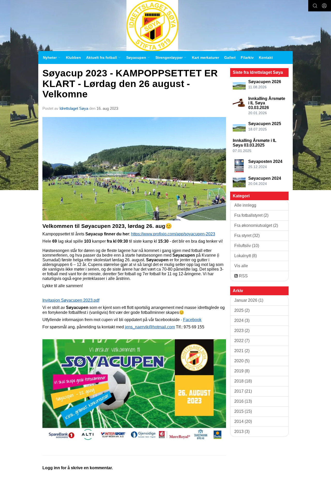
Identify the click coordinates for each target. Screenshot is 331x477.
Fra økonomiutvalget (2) (256, 225)
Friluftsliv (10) (246, 245)
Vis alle (241, 266)
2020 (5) (242, 361)
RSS (243, 276)
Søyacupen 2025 (264, 123)
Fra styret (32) (247, 235)
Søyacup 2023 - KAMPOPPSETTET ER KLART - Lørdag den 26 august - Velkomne (130, 83)
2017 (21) (243, 391)
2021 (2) (242, 351)
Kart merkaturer (205, 57)
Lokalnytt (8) (245, 256)
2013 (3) (242, 431)
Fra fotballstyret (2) (251, 215)
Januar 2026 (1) (248, 300)
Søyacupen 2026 (264, 82)
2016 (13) (243, 401)
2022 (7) (242, 340)
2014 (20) (243, 421)
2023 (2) (242, 330)
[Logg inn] (324, 5)
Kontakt (266, 57)
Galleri (230, 57)
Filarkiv (247, 57)
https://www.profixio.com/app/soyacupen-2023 (173, 234)
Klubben (73, 57)
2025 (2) (242, 310)
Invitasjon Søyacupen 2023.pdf (70, 300)
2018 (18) (243, 381)
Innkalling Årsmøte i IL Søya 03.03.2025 (254, 142)
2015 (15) (243, 411)
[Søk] (315, 5)
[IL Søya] (152, 25)
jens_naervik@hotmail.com (150, 327)
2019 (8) (242, 371)
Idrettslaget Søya (73, 108)
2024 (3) (242, 320)
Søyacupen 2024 (264, 178)
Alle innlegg (245, 205)
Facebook (192, 319)
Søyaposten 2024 (265, 161)
